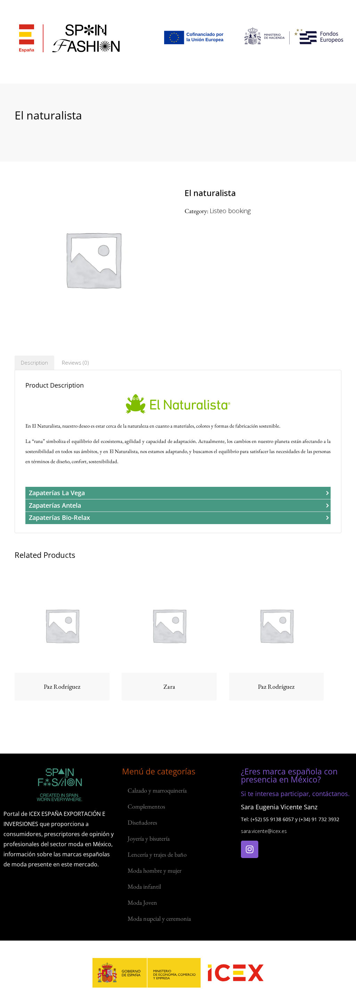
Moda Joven (142, 902)
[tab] (34, 363)
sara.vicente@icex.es (264, 831)
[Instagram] (249, 849)
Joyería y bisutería (149, 838)
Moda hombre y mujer (154, 870)
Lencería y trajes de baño (157, 854)
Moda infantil (144, 886)
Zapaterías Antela (55, 505)
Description (34, 362)
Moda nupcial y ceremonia (159, 918)
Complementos (146, 806)
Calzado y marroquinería (157, 790)
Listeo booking (230, 211)
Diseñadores (142, 822)
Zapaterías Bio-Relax (59, 517)
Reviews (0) (75, 362)
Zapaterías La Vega (57, 493)
